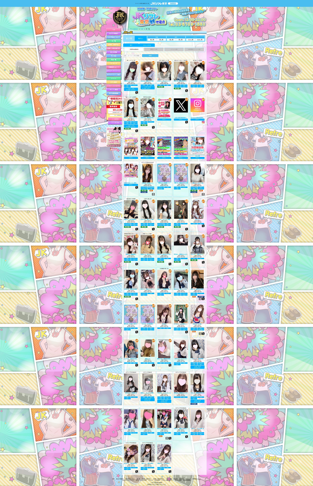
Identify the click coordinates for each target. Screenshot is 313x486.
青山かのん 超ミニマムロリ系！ (182, 289)
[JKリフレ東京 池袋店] (156, 17)
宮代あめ (164, 324)
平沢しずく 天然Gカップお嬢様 (198, 254)
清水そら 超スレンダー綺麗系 (131, 117)
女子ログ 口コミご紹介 (113, 74)
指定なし (140, 38)
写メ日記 (113, 56)
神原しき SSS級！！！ (164, 183)
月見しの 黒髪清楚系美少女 (197, 392)
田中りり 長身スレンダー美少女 (148, 289)
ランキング (113, 63)
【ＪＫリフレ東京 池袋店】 (130, 29)
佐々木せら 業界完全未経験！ (131, 358)
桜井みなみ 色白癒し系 (131, 392)
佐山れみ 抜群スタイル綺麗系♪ (148, 81)
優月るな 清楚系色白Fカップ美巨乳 (166, 428)
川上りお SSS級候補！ (147, 324)
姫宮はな (197, 81)
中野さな (181, 219)
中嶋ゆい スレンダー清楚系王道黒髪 (166, 219)
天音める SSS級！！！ (147, 183)
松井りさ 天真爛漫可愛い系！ (164, 289)
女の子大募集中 (113, 33)
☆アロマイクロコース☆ (164, 156)
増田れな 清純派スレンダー (181, 392)
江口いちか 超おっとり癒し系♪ (148, 219)
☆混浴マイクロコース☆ (181, 156)
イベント (113, 78)
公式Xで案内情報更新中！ (181, 117)
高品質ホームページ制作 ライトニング (156, 484)
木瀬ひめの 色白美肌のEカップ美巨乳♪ (167, 463)
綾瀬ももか (147, 358)
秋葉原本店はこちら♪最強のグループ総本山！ (135, 183)
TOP (113, 29)
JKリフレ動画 (114, 89)
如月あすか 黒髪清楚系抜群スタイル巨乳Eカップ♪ (136, 463)
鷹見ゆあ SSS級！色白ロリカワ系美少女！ (134, 324)
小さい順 (190, 39)
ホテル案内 (113, 82)
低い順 (152, 39)
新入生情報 (113, 52)
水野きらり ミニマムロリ (181, 358)
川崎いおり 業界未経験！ (147, 463)
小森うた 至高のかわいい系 (181, 183)
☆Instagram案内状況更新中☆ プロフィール (201, 117)
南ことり (197, 219)
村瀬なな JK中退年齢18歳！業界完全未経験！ (135, 219)
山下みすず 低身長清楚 (197, 358)
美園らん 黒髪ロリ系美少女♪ (181, 428)
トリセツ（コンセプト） (114, 86)
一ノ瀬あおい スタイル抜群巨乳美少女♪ (200, 183)
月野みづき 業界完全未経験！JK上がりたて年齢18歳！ (137, 289)
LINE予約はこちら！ (114, 37)
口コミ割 (197, 156)
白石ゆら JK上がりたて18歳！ (164, 81)
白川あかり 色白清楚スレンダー (182, 324)
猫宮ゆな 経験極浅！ (131, 254)
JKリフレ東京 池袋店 (115, 122)
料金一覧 (113, 59)
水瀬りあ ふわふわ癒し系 (197, 428)
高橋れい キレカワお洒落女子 (148, 392)
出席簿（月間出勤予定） (114, 48)
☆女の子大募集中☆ (147, 156)
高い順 (161, 39)
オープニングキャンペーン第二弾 (132, 156)
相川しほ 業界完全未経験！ (197, 289)
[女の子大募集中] (113, 146)
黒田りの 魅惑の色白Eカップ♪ (181, 81)
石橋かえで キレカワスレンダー (148, 428)
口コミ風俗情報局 (115, 119)
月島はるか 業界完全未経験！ (148, 117)
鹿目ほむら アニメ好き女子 (131, 428)
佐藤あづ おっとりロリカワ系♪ (131, 81)
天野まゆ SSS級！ (197, 324)
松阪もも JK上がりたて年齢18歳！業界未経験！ (169, 254)
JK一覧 (114, 41)
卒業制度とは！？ (113, 67)
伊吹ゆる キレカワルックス (164, 392)
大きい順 (199, 39)
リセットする (147, 45)
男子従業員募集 (113, 93)
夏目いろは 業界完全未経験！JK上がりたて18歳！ (169, 358)
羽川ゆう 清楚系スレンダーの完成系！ (183, 254)
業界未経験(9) (134, 49)
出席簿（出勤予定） (114, 44)
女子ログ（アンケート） (114, 71)
